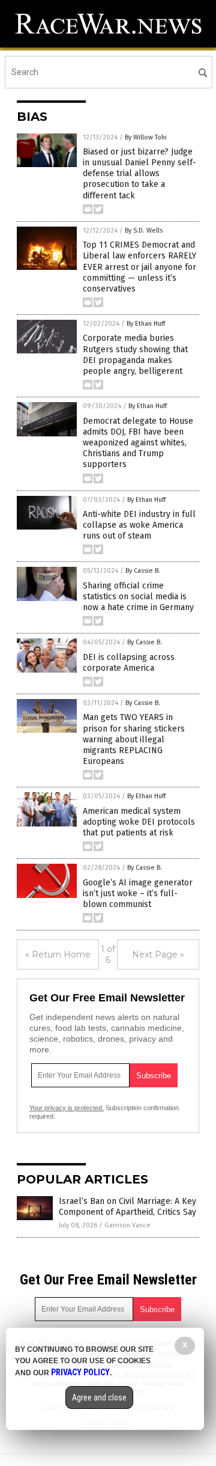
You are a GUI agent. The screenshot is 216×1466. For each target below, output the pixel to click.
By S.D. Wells (144, 230)
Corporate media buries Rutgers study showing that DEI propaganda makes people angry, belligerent (135, 354)
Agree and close (99, 1397)
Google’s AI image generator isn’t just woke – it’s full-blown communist (138, 893)
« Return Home (58, 954)
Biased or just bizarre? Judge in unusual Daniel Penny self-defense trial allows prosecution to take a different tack (139, 174)
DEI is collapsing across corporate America (129, 662)
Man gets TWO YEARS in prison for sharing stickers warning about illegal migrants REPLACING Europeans (134, 739)
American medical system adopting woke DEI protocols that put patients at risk (139, 822)
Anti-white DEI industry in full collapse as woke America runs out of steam (139, 525)
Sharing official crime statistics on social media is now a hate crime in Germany (138, 596)
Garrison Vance (127, 1225)
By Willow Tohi (146, 137)
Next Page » (158, 954)
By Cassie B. (142, 571)
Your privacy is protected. (66, 1107)
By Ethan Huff (146, 324)
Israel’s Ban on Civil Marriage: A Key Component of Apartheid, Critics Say (127, 1206)
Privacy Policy (80, 1372)
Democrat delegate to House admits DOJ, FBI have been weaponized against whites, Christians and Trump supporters (138, 443)
